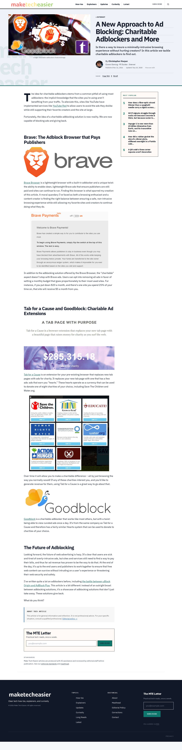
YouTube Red (60, 105)
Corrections (117, 712)
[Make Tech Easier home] (33, 4)
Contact (115, 717)
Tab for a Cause (32, 374)
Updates (104, 4)
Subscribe (157, 4)
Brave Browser (32, 182)
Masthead (116, 702)
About (114, 698)
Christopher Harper (118, 61)
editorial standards (49, 664)
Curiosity (116, 4)
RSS (157, 724)
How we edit (150, 68)
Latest (126, 4)
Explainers (92, 4)
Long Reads (81, 717)
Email (115, 76)
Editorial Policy (118, 707)
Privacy (170, 736)
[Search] (168, 4)
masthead (65, 664)
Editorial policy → (69, 618)
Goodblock (29, 518)
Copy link (106, 76)
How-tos (79, 4)
